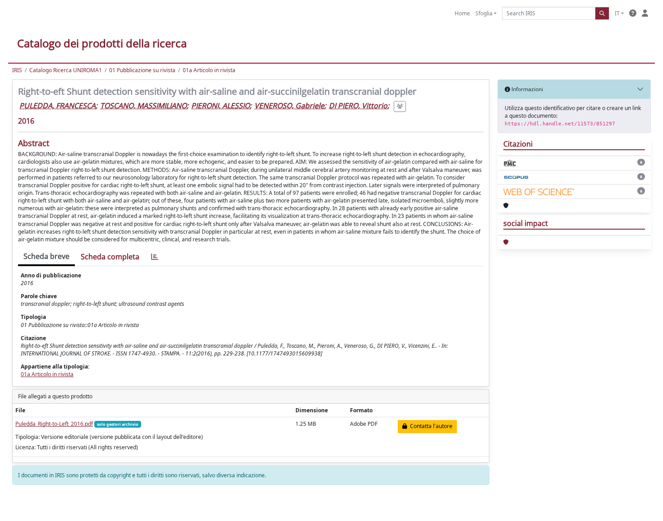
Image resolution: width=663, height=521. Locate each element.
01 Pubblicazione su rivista (142, 70)
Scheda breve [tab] (46, 256)
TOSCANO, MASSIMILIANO (143, 106)
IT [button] (617, 13)
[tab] (154, 257)
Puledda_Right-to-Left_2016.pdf (54, 424)
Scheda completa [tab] (110, 257)
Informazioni (526, 89)
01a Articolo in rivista (209, 70)
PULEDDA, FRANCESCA (57, 106)
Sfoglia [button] (484, 13)
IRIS (17, 70)
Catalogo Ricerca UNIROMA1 (65, 70)
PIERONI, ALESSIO (220, 106)
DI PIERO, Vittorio (358, 106)
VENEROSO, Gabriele (289, 106)
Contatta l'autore (429, 426)
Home (462, 13)
